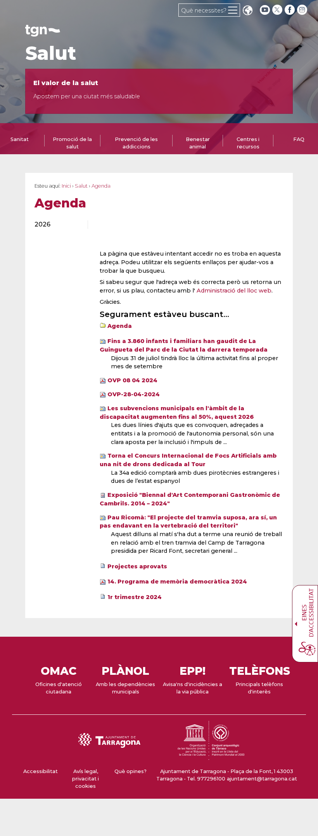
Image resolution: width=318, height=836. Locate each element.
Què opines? (130, 771)
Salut (50, 53)
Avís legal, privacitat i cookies (85, 778)
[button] (247, 11)
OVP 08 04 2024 (132, 380)
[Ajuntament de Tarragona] (42, 33)
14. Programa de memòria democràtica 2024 (177, 581)
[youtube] (265, 10)
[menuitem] (56, 224)
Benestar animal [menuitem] (198, 143)
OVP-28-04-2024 (133, 394)
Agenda (119, 325)
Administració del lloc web (234, 290)
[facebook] (290, 10)
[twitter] (278, 10)
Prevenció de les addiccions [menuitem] (136, 143)
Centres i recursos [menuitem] (248, 143)
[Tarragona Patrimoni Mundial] (211, 756)
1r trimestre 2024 (134, 597)
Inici (66, 186)
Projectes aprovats (137, 566)
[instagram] (303, 10)
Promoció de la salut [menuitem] (72, 143)
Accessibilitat (40, 771)
